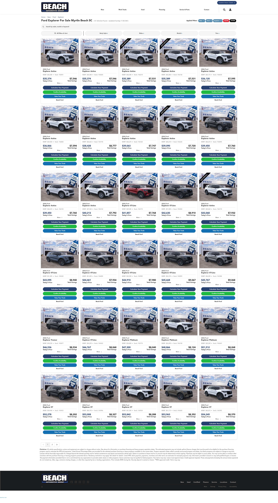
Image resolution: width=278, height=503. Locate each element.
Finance (206, 482)
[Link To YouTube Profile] (84, 482)
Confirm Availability (59, 92)
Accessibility (233, 486)
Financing (162, 9)
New (102, 9)
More (58, 83)
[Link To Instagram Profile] (88, 482)
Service (214, 482)
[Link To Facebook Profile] (72, 482)
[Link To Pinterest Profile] (80, 482)
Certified (197, 482)
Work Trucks (123, 9)
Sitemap (212, 486)
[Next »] (57, 444)
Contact (206, 9)
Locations (223, 482)
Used (142, 9)
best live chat (3, 497)
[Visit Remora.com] (232, 494)
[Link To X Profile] (76, 482)
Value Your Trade (59, 96)
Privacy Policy (222, 486)
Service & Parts (184, 9)
